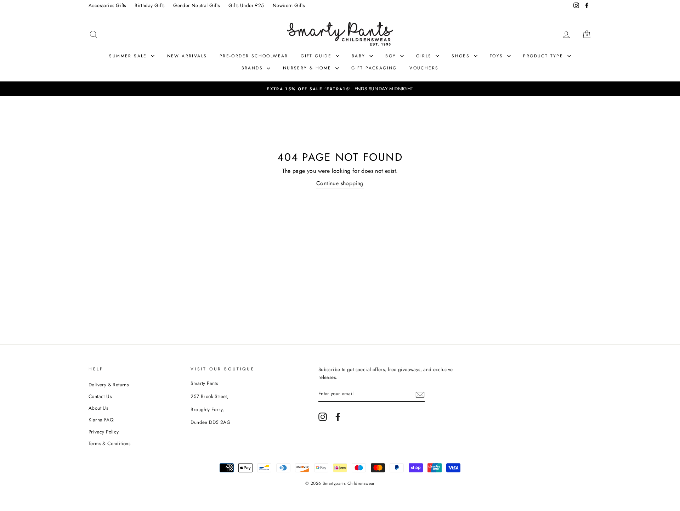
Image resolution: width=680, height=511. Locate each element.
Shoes (462, 56)
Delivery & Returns (109, 384)
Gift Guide (317, 56)
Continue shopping (340, 183)
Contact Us (100, 396)
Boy (391, 56)
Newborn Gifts (289, 5)
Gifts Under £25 (246, 5)
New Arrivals (187, 56)
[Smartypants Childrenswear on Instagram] (322, 417)
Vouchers (423, 68)
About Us (98, 407)
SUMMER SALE (129, 56)
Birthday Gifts (150, 5)
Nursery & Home (308, 68)
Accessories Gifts (107, 5)
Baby (360, 56)
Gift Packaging (374, 68)
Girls (425, 56)
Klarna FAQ (101, 419)
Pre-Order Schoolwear (254, 56)
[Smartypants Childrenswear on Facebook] (338, 417)
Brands (253, 68)
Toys (497, 56)
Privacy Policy (104, 431)
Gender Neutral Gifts (196, 5)
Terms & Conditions (109, 443)
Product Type (544, 56)
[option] (340, 89)
